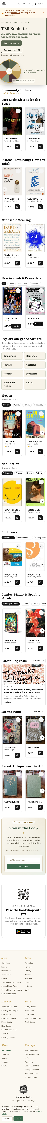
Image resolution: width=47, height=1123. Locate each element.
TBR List (4, 1047)
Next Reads (6, 1039)
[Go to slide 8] (33, 94)
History (29, 486)
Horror (7, 387)
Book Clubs (29, 1024)
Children (4, 992)
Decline (7, 1119)
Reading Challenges (9, 1043)
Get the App (6, 1064)
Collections (5, 976)
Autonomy (29, 1075)
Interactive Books (24, 551)
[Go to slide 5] (25, 94)
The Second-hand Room (11, 996)
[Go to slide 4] (23, 94)
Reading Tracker (8, 1051)
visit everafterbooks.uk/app (24, 937)
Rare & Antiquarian (8, 1007)
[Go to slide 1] (14, 94)
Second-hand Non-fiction (11, 1003)
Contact (4, 1071)
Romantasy (9, 369)
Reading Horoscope (9, 1024)
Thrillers (31, 378)
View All (36, 674)
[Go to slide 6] (28, 94)
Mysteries (31, 387)
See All (37, 725)
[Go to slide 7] (30, 94)
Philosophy (7, 486)
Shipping (4, 1075)
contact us (15, 13)
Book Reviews (30, 1035)
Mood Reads (6, 1035)
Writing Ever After (32, 1083)
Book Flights (6, 1028)
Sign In (41, 4)
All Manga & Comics (11, 617)
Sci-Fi (29, 395)
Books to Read (31, 1091)
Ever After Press (31, 1064)
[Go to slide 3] (20, 94)
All (4, 297)
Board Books (8, 551)
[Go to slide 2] (16, 94)
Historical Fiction (9, 397)
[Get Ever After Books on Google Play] (23, 908)
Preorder (16, 339)
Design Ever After (32, 1079)
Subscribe (23, 880)
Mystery (16, 418)
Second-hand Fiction (9, 999)
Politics (39, 486)
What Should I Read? (9, 1020)
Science (19, 486)
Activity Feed (30, 1028)
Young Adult (6, 988)
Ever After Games (32, 1068)
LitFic (27, 1071)
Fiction (11, 297)
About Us (5, 1068)
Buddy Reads (30, 1020)
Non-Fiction (22, 297)
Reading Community (33, 1032)
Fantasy (7, 378)
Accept (18, 1119)
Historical (28, 999)
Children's (35, 297)
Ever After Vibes (31, 1087)
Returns (4, 1079)
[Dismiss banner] (43, 13)
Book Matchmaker (8, 1032)
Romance (31, 369)
